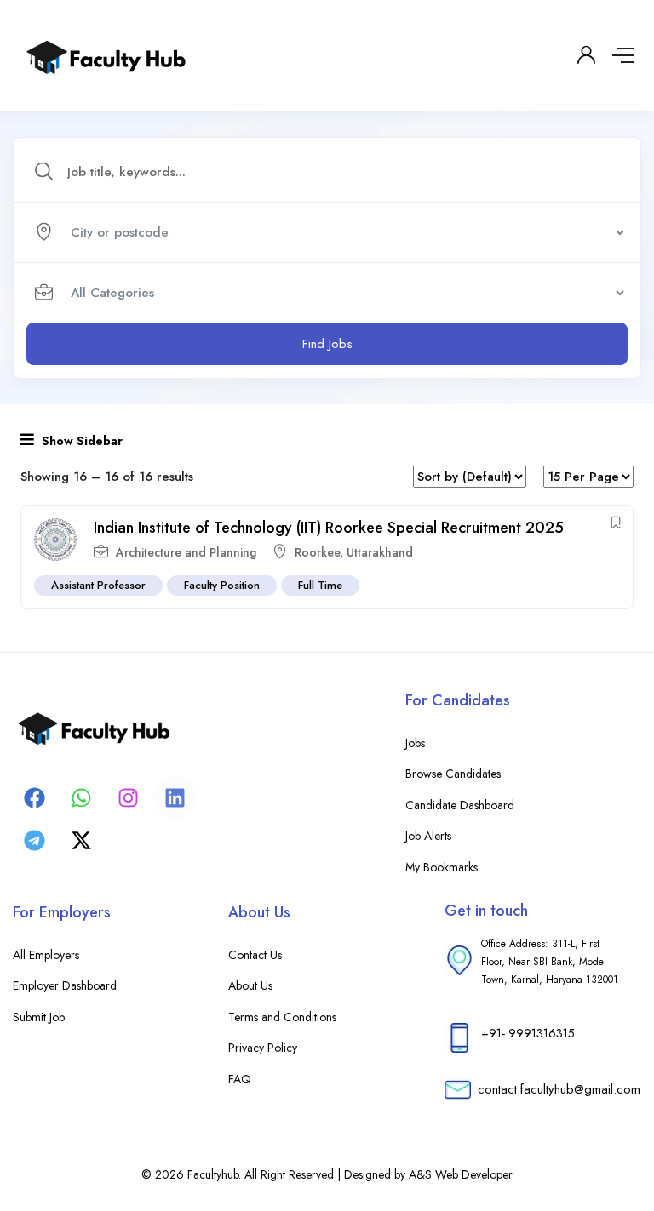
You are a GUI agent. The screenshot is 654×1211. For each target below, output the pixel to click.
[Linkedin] (174, 797)
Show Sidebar (80, 440)
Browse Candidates (453, 773)
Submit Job (39, 1016)
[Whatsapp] (81, 797)
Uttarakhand (380, 552)
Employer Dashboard (65, 985)
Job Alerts (428, 835)
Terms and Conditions (282, 1016)
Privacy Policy (262, 1047)
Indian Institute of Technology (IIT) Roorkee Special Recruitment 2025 (329, 528)
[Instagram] (127, 797)
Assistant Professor (98, 585)
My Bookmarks (441, 867)
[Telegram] (34, 840)
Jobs (415, 742)
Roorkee (317, 552)
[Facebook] (34, 797)
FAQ (239, 1079)
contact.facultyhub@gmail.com (559, 1089)
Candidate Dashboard (459, 805)
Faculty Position (222, 585)
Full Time (320, 585)
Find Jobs (327, 343)
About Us (250, 985)
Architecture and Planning (186, 552)
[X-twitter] (81, 840)
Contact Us (255, 954)
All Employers (46, 954)
